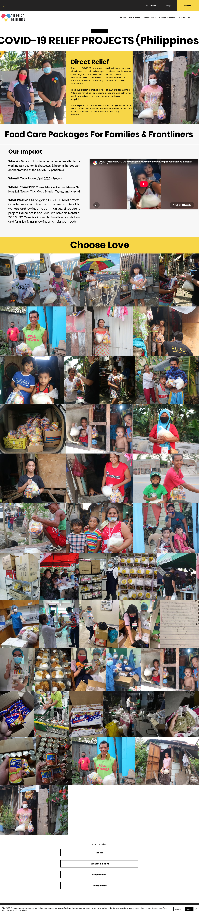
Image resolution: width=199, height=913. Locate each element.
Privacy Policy (23, 910)
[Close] (196, 909)
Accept (189, 909)
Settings (178, 909)
